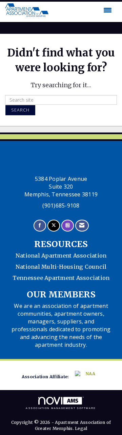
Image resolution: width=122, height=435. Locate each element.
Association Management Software (61, 408)
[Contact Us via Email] (81, 226)
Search (20, 110)
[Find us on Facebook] (40, 226)
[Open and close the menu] (82, 10)
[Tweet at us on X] (53, 226)
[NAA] (86, 377)
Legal (81, 428)
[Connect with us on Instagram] (67, 226)
